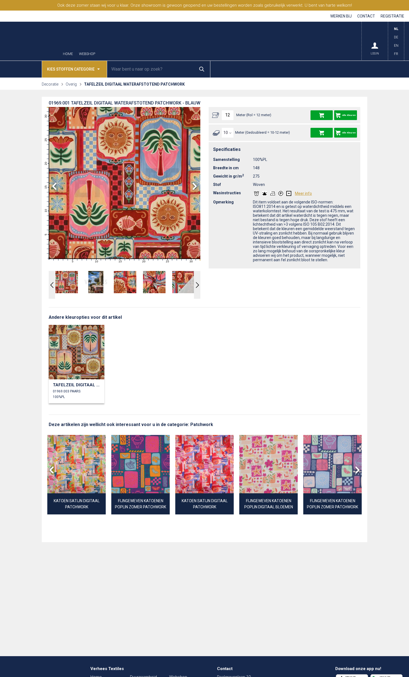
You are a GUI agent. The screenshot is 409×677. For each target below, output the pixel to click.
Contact (366, 16)
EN (396, 46)
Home (68, 54)
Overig (71, 84)
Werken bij (341, 16)
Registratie (392, 16)
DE (396, 37)
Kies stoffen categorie (71, 69)
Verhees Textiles (30, 41)
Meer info (303, 193)
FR (396, 54)
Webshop (87, 54)
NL (396, 29)
